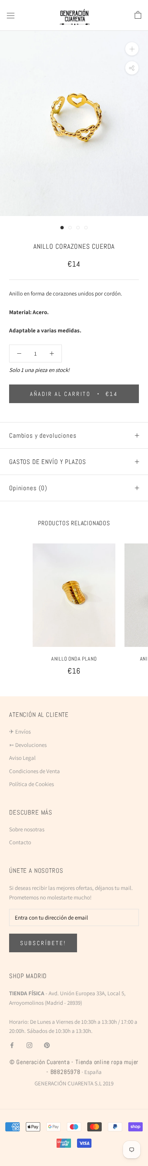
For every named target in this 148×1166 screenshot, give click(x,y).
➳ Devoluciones (28, 744)
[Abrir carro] (138, 15)
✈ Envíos (20, 731)
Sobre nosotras (26, 829)
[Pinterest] (47, 1045)
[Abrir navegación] (10, 15)
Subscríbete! (43, 943)
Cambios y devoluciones (43, 435)
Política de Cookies (31, 784)
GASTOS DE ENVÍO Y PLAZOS (47, 462)
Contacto (20, 842)
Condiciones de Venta (34, 771)
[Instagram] (29, 1045)
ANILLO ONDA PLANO (74, 658)
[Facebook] (12, 1045)
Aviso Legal (22, 757)
